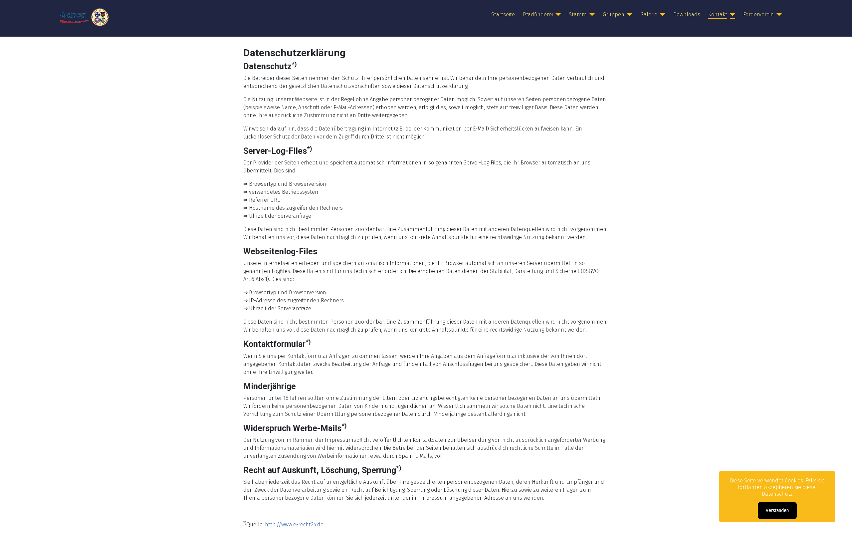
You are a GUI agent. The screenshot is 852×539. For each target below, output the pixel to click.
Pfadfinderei (538, 14)
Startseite (503, 14)
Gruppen (613, 14)
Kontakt (717, 14)
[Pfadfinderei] (557, 15)
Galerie (648, 14)
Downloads (686, 14)
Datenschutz (777, 494)
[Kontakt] (731, 15)
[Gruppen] (628, 15)
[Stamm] (591, 15)
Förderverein (758, 14)
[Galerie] (661, 15)
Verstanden (777, 510)
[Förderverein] (778, 15)
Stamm (578, 14)
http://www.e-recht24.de (294, 524)
